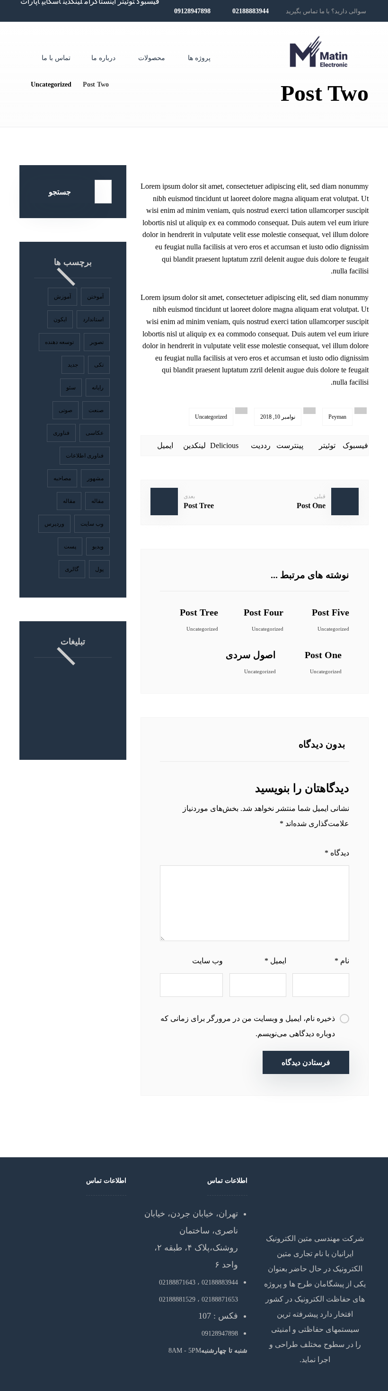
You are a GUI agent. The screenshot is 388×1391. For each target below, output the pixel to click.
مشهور (95, 478)
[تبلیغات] (73, 706)
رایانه (98, 387)
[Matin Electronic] (319, 52)
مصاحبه (62, 478)
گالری (72, 569)
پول (99, 569)
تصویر (97, 342)
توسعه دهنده (59, 342)
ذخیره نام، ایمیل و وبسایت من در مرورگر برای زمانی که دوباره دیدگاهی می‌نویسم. (247, 1026)
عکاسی (95, 433)
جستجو (60, 192)
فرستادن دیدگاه (306, 1062)
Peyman (337, 417)
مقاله (97, 501)
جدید (73, 364)
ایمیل (275, 961)
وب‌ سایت (207, 961)
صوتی (65, 410)
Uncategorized (211, 417)
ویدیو (98, 546)
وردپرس (54, 523)
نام (342, 961)
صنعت (96, 410)
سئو (71, 387)
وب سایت (92, 523)
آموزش (62, 296)
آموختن (95, 296)
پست (70, 546)
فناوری (61, 433)
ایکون (60, 319)
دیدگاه (337, 853)
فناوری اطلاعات (85, 455)
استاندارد (93, 319)
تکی (99, 364)
